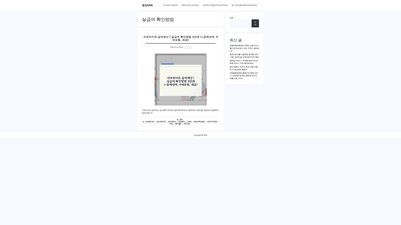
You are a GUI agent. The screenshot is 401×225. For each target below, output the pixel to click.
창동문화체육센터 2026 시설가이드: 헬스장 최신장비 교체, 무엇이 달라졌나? (244, 48)
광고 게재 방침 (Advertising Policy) (244, 5)
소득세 (189, 121)
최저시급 (187, 123)
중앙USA (147, 5)
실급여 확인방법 (199, 121)
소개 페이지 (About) (170, 5)
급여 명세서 (172, 121)
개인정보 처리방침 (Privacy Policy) (215, 5)
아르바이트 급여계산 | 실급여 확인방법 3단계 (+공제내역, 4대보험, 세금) (180, 38)
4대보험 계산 (150, 121)
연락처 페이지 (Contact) (190, 5)
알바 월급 (178, 123)
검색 (231, 18)
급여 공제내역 (161, 121)
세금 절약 (181, 121)
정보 (181, 119)
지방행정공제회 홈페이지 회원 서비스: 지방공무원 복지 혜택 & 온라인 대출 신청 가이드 (244, 75)
